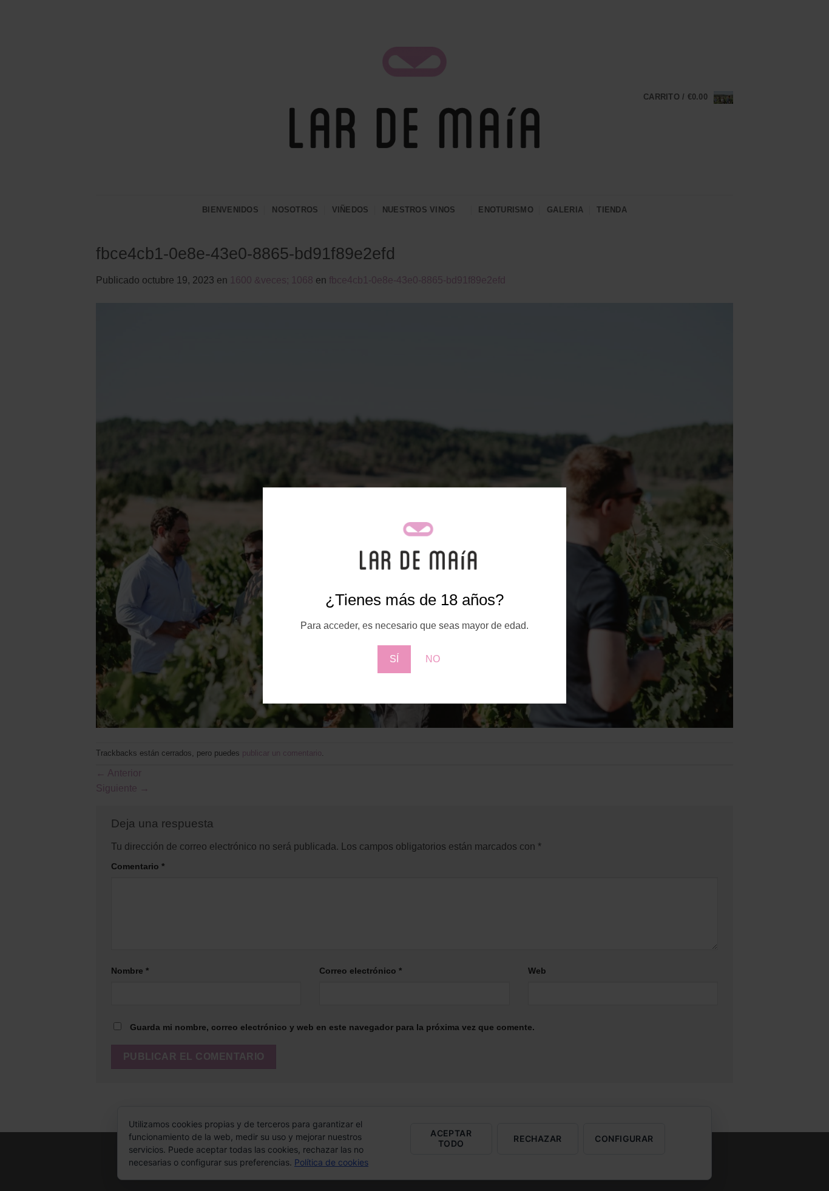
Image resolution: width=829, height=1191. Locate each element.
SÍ (394, 659)
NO (432, 659)
